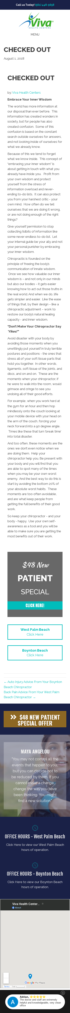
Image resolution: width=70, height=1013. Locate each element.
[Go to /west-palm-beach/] (35, 839)
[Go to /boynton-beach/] (35, 877)
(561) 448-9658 (44, 4)
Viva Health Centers (26, 92)
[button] (35, 605)
